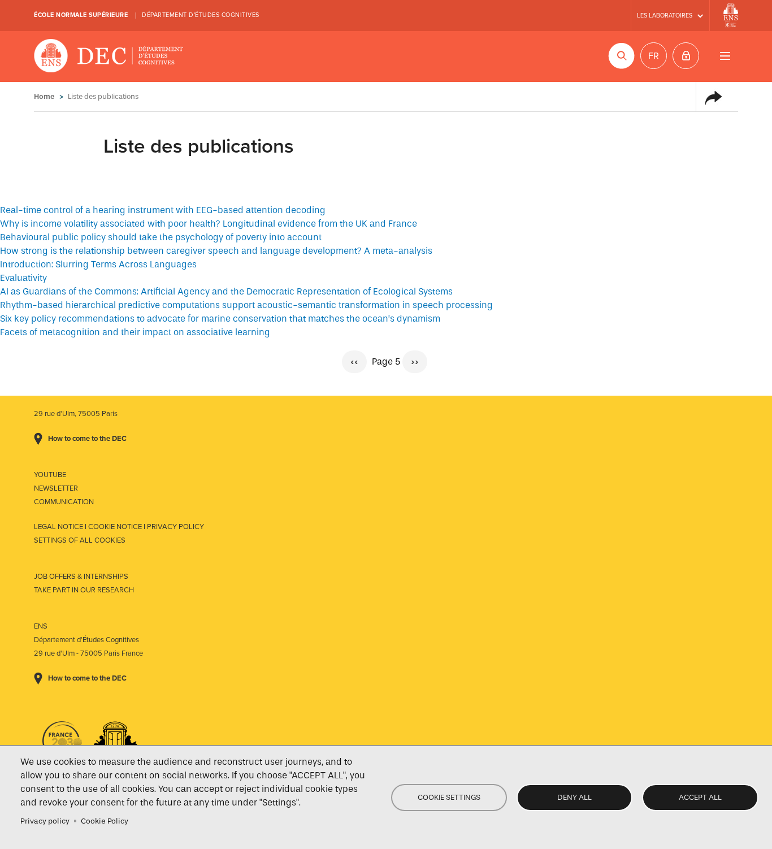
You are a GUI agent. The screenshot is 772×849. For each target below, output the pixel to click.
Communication (64, 501)
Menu (725, 55)
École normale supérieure (81, 15)
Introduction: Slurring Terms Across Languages (98, 264)
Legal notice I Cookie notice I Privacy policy (119, 526)
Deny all (574, 797)
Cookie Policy (104, 821)
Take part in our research (84, 590)
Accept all (700, 797)
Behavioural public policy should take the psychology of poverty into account (161, 237)
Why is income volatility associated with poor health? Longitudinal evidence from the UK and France (208, 223)
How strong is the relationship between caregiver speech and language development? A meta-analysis (216, 250)
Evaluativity (23, 277)
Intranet (686, 55)
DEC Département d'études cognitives (109, 56)
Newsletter (56, 488)
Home (44, 96)
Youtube (50, 474)
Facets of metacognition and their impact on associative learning (135, 332)
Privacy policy (45, 821)
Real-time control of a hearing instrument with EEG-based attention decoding (163, 210)
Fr (653, 56)
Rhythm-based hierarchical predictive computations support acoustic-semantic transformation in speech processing (246, 305)
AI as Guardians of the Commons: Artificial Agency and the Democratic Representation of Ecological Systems (226, 291)
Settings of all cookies (79, 540)
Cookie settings (449, 797)
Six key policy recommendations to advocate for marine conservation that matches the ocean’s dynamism (220, 318)
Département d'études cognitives (200, 15)
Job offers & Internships (81, 576)
